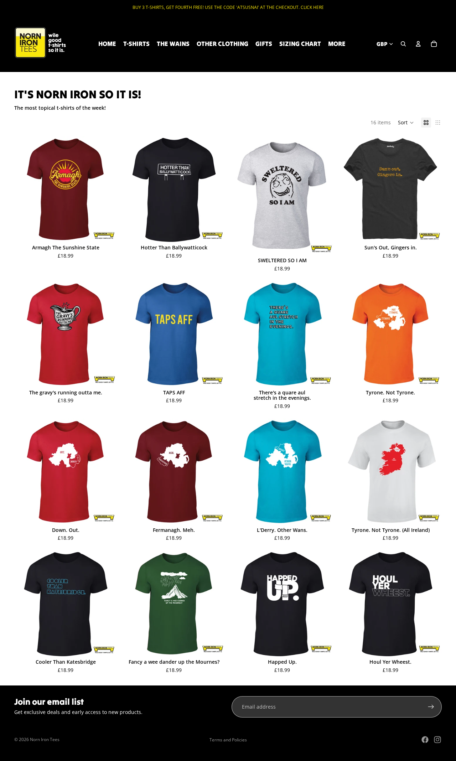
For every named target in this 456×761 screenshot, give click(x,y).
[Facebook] (425, 739)
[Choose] (105, 230)
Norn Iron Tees (44, 739)
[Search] (403, 44)
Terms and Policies (228, 740)
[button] (406, 122)
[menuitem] (337, 44)
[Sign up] (431, 706)
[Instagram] (437, 739)
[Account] (418, 44)
